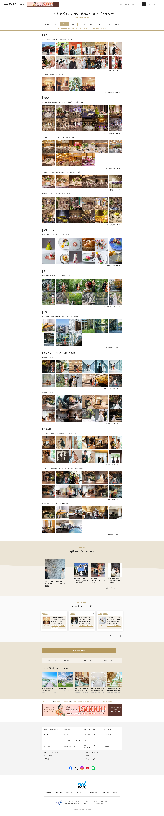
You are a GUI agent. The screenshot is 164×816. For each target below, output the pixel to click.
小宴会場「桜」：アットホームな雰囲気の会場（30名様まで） (59, 137)
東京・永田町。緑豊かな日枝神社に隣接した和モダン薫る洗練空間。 (61, 316)
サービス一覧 (58, 792)
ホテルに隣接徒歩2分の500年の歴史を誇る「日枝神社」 (57, 39)
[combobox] (130, 4)
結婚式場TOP (57, 701)
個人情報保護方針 (93, 792)
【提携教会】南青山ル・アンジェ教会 (52, 74)
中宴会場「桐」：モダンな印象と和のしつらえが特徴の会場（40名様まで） (63, 172)
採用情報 (115, 792)
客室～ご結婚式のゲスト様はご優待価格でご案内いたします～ (59, 503)
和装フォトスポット (47, 357)
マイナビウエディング (47, 701)
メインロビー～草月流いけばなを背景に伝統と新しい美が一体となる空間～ (62, 468)
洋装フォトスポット (47, 392)
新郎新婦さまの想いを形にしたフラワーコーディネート (57, 193)
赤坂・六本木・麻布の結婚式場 (78, 701)
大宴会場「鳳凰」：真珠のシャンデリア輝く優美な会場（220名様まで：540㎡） (64, 102)
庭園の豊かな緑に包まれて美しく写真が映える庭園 (56, 275)
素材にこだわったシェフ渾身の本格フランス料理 (55, 234)
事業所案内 (69, 792)
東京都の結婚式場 (66, 701)
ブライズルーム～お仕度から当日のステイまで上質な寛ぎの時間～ (60, 433)
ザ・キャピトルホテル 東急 (107, 701)
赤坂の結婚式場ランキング (93, 701)
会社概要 (48, 792)
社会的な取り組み (80, 792)
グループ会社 (105, 792)
